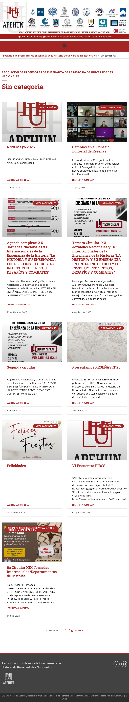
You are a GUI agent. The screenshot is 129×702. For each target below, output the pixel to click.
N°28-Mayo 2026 (21, 147)
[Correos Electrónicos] (117, 664)
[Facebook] (124, 664)
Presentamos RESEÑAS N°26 (96, 367)
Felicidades (16, 465)
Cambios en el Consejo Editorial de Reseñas (91, 149)
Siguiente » (76, 630)
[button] (64, 45)
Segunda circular (21, 367)
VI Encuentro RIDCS (88, 465)
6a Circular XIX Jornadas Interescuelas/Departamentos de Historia (32, 571)
